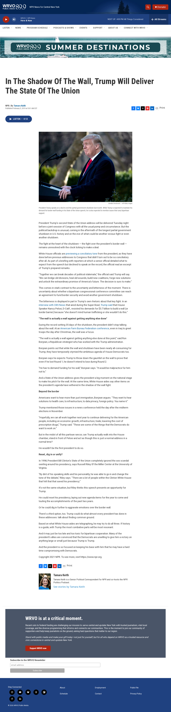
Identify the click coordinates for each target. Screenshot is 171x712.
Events (83, 28)
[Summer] (85, 47)
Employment (100, 688)
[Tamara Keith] (45, 581)
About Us (113, 28)
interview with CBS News (52, 305)
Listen (6, 28)
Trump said (106, 305)
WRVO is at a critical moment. (54, 618)
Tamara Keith (20, 105)
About (62, 688)
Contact (98, 694)
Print (162, 107)
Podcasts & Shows (63, 28)
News (18, 28)
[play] (6, 19)
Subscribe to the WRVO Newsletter (27, 660)
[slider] (18, 19)
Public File (134, 688)
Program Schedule (37, 28)
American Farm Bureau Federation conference (84, 328)
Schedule (64, 694)
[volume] (14, 19)
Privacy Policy (136, 694)
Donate (161, 7)
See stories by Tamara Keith (69, 586)
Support (97, 28)
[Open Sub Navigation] (12, 28)
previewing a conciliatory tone (81, 253)
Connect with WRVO (134, 28)
